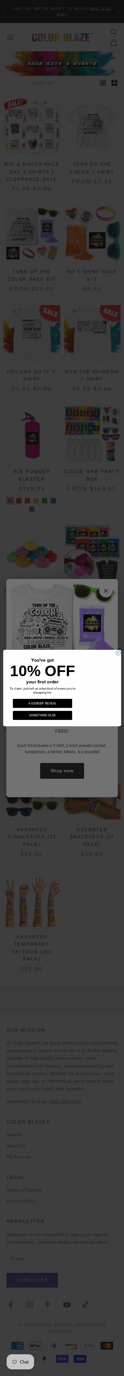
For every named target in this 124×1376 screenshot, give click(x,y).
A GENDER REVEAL (42, 703)
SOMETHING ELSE (42, 715)
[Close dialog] (117, 652)
